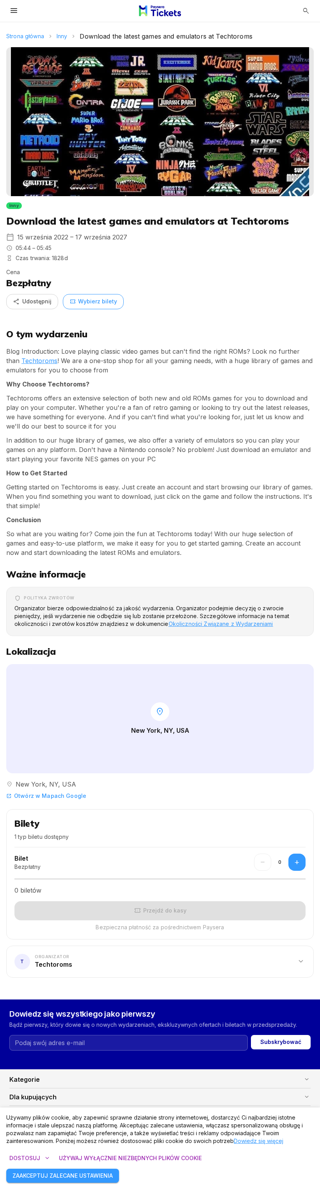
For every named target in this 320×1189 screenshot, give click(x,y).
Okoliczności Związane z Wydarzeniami (221, 623)
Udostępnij (32, 301)
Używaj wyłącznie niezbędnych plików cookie (130, 1158)
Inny (62, 36)
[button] (160, 961)
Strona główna (25, 36)
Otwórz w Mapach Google (46, 795)
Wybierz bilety (93, 301)
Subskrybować (280, 1041)
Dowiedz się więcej (258, 1141)
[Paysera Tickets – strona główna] (160, 10)
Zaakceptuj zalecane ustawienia (62, 1175)
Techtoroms (39, 361)
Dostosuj (30, 1158)
